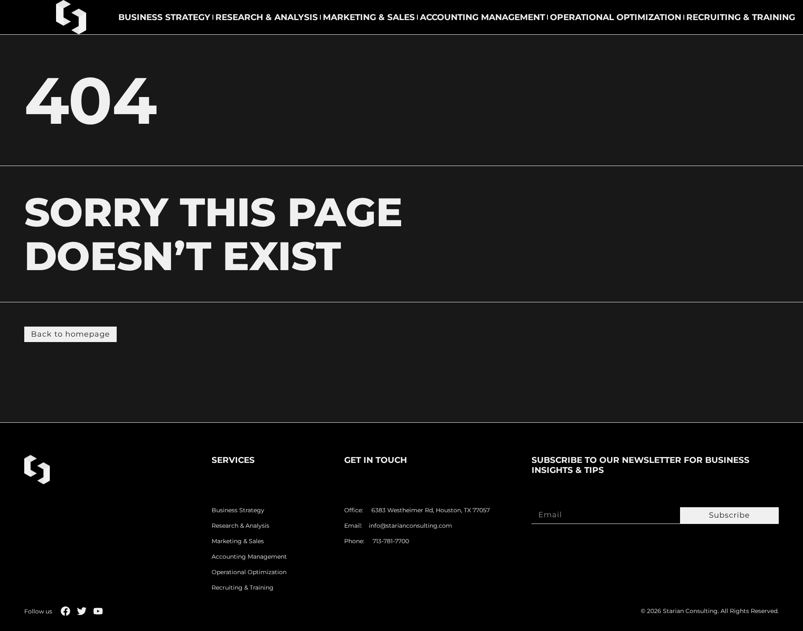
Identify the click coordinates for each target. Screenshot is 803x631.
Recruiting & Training (740, 17)
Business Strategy (164, 17)
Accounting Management (482, 17)
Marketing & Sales (369, 17)
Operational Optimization (615, 17)
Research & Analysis (266, 17)
